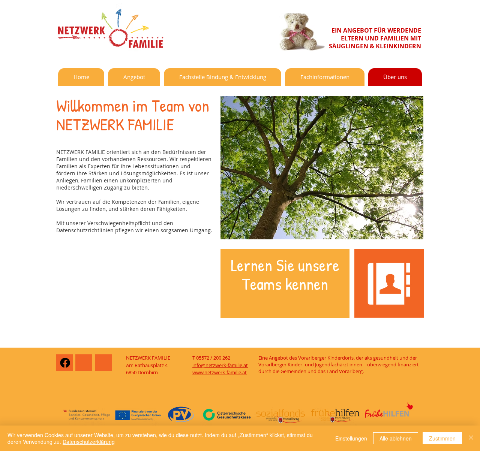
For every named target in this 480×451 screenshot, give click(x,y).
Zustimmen (442, 438)
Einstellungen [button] (351, 438)
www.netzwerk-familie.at (219, 372)
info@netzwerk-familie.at (220, 365)
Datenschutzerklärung (89, 441)
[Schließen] (471, 438)
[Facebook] (65, 362)
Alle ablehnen (396, 438)
